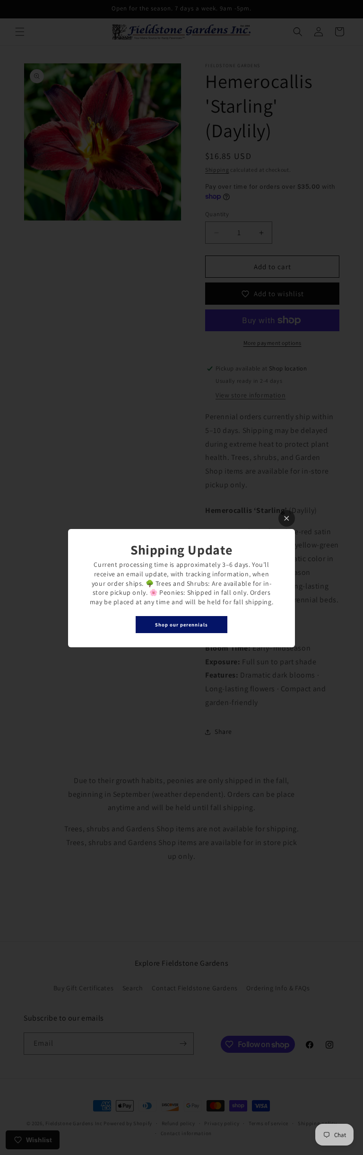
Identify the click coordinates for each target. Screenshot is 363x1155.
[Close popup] (286, 518)
